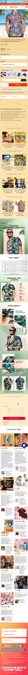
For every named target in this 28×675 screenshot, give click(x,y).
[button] (1, 140)
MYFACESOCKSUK (13, 673)
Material (3, 61)
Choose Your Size (5, 54)
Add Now (24, 70)
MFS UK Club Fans (5, 92)
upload (23, 80)
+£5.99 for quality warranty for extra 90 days (12, 89)
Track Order (24, 4)
